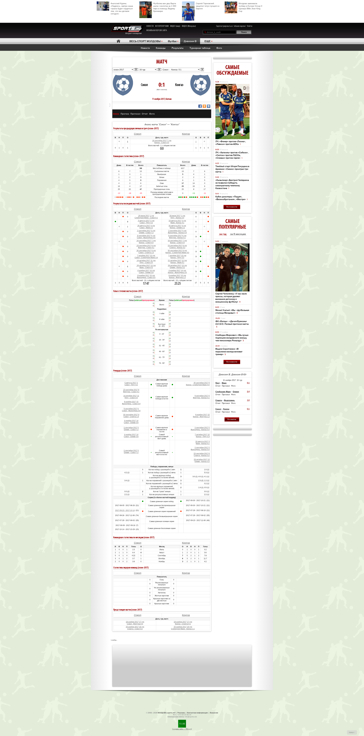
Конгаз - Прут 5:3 (177, 258)
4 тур (153, 226)
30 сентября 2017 (143, 251)
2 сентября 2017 (144, 231)
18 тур (141, 627)
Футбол (172, 41)
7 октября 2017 (143, 256)
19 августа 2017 (175, 221)
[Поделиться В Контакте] (208, 106)
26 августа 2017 (143, 226)
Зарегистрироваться (224, 26)
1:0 (248, 400)
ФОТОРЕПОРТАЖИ (162, 26)
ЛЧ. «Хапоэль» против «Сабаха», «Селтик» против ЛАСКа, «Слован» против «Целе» (231, 155)
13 (209, 459)
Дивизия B (190, 41)
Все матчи (232, 419)
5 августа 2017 (144, 221)
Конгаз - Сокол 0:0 (161, 143)
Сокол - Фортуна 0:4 (135, 624)
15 (137, 402)
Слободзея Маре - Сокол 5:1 (146, 218)
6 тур (153, 236)
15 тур (152, 275)
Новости (145, 47)
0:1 (248, 383)
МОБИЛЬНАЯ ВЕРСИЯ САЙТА (156, 30)
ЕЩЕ (207, 41)
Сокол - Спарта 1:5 (146, 253)
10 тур (152, 256)
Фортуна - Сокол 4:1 (146, 248)
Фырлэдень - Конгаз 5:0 (177, 233)
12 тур (184, 261)
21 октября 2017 (174, 261)
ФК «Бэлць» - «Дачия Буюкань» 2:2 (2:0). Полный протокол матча (232, 324)
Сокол (144, 85)
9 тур (154, 251)
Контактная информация (197, 713)
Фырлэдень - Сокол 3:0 (146, 277)
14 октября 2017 (143, 261)
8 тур (154, 246)
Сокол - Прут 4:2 (146, 223)
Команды (161, 47)
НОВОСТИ (150, 26)
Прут (217, 383)
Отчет (145, 113)
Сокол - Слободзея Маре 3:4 (146, 258)
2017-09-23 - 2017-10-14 (125, 510)
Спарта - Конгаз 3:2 (177, 248)
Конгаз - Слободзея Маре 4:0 (177, 253)
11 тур (153, 261)
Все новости (232, 207)
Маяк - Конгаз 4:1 (177, 223)
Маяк (224, 383)
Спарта (218, 400)
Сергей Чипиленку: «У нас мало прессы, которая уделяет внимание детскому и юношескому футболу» (231, 297)
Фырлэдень (229, 400)
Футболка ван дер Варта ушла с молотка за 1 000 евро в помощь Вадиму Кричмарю (164, 7)
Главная (118, 41)
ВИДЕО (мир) (175, 26)
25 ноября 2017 (132, 627)
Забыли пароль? (240, 26)
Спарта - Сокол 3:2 (135, 629)
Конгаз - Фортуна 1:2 (177, 277)
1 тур (152, 216)
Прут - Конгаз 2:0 (177, 218)
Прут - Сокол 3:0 (146, 263)
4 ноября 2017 (143, 271)
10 (209, 435)
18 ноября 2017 (132, 622)
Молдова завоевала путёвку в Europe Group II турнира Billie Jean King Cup (250, 7)
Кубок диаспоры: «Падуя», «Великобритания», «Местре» (231, 198)
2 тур (152, 221)
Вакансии (214, 713)
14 (137, 421)
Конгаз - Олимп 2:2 (177, 228)
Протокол (135, 113)
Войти (249, 26)
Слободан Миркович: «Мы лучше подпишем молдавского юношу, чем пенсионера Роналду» (231, 338)
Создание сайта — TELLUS (182, 729)
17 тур (141, 622)
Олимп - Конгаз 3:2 (177, 268)
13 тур (153, 266)
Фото (219, 47)
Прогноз (125, 113)
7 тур (169, 141)
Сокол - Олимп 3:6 (146, 273)
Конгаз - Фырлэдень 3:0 (177, 273)
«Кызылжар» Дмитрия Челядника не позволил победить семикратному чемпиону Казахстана (232, 184)
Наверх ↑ (352, 732)
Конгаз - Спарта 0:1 (183, 624)
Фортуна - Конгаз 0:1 (177, 238)
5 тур (153, 231)
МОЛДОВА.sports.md (166, 713)
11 (138, 396)
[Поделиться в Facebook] (200, 106)
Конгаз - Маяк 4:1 (177, 263)
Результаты (178, 47)
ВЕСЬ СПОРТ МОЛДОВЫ (145, 41)
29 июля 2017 (143, 216)
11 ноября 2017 (229, 380)
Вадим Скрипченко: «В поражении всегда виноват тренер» (228, 351)
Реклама (181, 713)
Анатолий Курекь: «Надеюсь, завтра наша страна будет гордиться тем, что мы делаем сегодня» (122, 8)
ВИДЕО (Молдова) (189, 26)
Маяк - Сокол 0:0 (146, 268)
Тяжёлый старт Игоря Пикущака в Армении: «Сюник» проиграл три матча (232, 169)
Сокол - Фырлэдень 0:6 (146, 238)
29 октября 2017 (143, 266)
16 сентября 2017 (159, 141)
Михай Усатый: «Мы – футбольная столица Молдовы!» (232, 311)
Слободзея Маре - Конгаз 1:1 (183, 629)
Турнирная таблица (200, 47)
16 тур (239, 380)
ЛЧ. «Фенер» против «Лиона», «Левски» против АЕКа (230, 142)
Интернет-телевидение (134, 33)
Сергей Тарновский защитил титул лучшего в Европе (207, 6)
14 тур (152, 271)
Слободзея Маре (223, 392)
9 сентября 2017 (144, 236)
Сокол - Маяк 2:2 (146, 228)
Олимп (236, 392)
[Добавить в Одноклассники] (204, 106)
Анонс (116, 113)
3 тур (184, 221)
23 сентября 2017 (143, 246)
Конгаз (179, 85)
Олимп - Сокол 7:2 (146, 233)
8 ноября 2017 (143, 275)
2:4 (248, 391)
